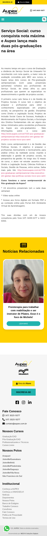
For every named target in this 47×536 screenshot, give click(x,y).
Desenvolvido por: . (23, 533)
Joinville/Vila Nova (10, 473)
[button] (3, 19)
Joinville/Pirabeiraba (11, 466)
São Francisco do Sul (12, 476)
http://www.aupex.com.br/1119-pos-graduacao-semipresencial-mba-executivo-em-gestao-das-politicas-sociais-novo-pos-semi (23, 173)
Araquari (6, 456)
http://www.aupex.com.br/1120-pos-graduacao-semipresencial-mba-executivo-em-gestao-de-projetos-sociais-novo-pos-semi (23, 137)
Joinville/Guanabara (11, 459)
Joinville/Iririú (8, 463)
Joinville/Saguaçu (10, 469)
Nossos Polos (12, 450)
